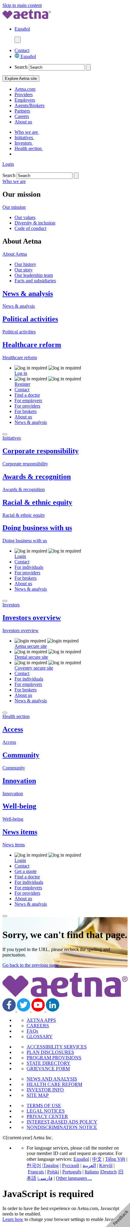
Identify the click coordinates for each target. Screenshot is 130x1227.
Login (8, 164)
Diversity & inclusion (35, 222)
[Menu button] (18, 40)
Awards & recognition (36, 477)
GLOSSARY (40, 1036)
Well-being (19, 806)
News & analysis (27, 293)
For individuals (29, 567)
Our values (25, 217)
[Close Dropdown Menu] (4, 434)
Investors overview (31, 618)
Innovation (19, 781)
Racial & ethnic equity (37, 502)
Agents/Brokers (29, 105)
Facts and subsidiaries (35, 280)
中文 (97, 1159)
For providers (27, 405)
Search (21, 67)
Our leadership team (34, 275)
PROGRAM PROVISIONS (54, 1057)
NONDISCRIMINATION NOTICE (62, 1127)
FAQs (32, 1031)
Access (12, 729)
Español (27, 56)
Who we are (27, 132)
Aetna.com (25, 89)
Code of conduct (30, 228)
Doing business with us (37, 528)
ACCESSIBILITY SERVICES (57, 1046)
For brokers (26, 411)
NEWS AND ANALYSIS (52, 1078)
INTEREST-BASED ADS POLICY (62, 1121)
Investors (24, 143)
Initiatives (24, 137)
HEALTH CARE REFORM (54, 1084)
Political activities (30, 319)
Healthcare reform (31, 345)
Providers (24, 94)
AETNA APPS (41, 1020)
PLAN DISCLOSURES (50, 1052)
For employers (28, 400)
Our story (24, 269)
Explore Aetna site (21, 78)
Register (22, 384)
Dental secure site (31, 657)
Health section (29, 148)
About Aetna (14, 254)
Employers (25, 100)
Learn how (12, 1219)
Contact (22, 50)
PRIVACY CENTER (47, 1116)
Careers (22, 116)
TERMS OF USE (44, 1105)
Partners (22, 110)
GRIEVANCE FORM (48, 1068)
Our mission (14, 207)
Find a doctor (27, 395)
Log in (21, 373)
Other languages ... (74, 1178)
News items (19, 832)
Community (20, 755)
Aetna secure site (31, 646)
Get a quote (26, 871)
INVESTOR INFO (45, 1089)
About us (23, 121)
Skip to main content (22, 5)
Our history (25, 264)
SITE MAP (38, 1095)
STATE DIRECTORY (48, 1063)
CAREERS (38, 1025)
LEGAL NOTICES (46, 1111)
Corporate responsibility (40, 451)
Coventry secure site (34, 668)
